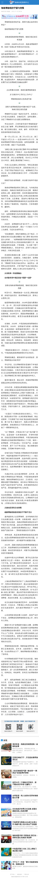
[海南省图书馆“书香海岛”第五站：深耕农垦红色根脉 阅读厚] (6, 838)
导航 (2, 2)
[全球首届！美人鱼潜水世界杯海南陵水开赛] (6, 799)
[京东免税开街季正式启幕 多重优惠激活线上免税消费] (6, 812)
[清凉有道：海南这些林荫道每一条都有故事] (6, 747)
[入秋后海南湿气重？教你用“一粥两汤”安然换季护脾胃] (6, 774)
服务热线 (19, 874)
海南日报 (3, 11)
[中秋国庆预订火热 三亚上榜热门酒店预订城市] (6, 852)
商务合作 (26, 874)
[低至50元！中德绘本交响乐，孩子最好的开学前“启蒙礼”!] (6, 785)
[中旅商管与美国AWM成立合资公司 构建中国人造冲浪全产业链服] (6, 825)
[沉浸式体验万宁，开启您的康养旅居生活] (6, 760)
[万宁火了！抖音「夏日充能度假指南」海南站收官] (6, 865)
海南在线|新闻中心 (22, 2)
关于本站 (12, 874)
